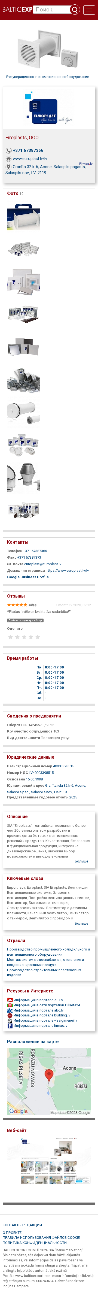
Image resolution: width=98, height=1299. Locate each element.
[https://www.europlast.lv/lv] (49, 1168)
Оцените (15, 628)
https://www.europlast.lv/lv (67, 570)
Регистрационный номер (29, 766)
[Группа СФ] (23, 379)
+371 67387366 (28, 150)
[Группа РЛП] (23, 347)
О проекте (12, 1233)
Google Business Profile (28, 577)
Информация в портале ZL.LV (38, 1000)
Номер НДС (17, 773)
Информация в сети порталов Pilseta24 (46, 1005)
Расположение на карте (33, 1041)
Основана (16, 779)
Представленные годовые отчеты (38, 797)
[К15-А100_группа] (23, 249)
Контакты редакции (22, 1225)
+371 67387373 (29, 557)
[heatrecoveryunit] (23, 216)
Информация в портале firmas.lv (40, 1026)
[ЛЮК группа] (23, 281)
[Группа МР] (23, 314)
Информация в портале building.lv (41, 1015)
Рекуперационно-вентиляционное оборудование (47, 77)
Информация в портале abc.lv (38, 1010)
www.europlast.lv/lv (30, 158)
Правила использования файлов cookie (41, 1238)
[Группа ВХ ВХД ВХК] (23, 478)
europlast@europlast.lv (42, 564)
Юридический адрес (25, 785)
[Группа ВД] (23, 445)
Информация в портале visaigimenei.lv (45, 1020)
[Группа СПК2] (23, 412)
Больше (81, 861)
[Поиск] (75, 9)
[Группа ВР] (23, 510)
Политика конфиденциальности (35, 1243)
